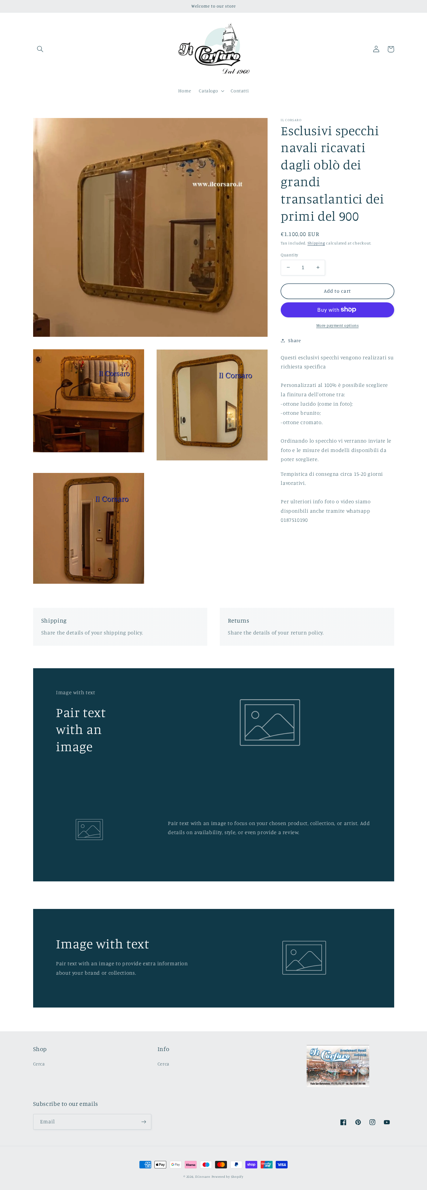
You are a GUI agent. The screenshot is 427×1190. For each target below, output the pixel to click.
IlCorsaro (202, 1176)
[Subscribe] (143, 1121)
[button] (40, 49)
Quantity (289, 254)
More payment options (337, 325)
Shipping (316, 243)
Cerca (39, 1063)
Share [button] (294, 340)
